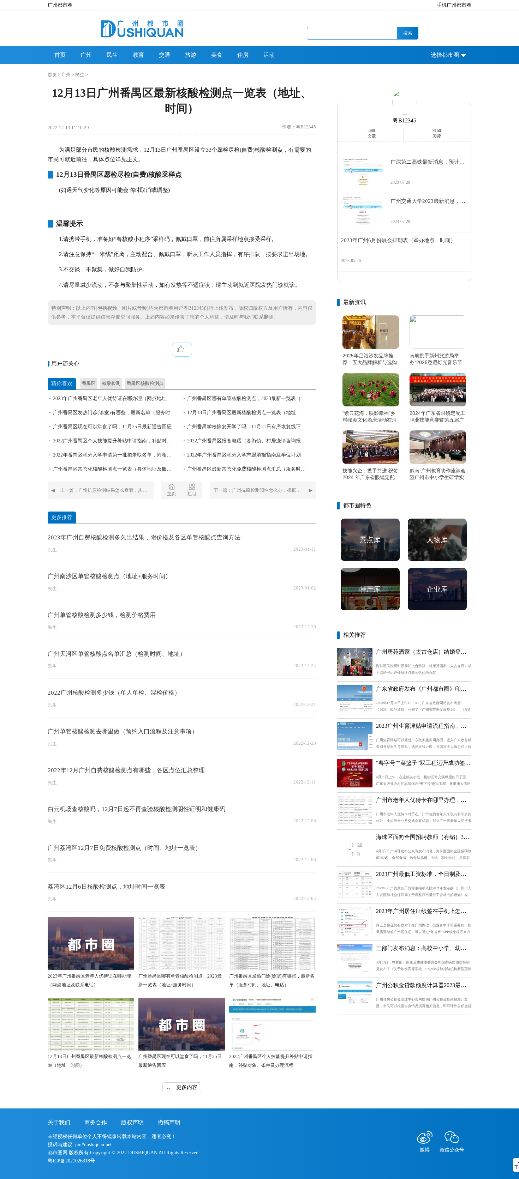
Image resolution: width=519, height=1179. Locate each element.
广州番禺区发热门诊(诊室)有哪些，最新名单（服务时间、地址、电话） (131, 412)
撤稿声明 (169, 1122)
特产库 (370, 589)
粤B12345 (404, 120)
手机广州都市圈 (454, 5)
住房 (243, 55)
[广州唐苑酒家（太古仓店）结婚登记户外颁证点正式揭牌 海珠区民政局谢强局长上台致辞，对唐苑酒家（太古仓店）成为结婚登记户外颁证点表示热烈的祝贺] (354, 674)
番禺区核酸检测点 (145, 383)
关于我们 (59, 1122)
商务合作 (95, 1122)
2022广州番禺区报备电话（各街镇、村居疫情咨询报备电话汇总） (258, 440)
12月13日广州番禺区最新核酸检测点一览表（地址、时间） (251, 412)
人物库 (437, 540)
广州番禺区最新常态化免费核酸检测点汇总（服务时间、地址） (256, 469)
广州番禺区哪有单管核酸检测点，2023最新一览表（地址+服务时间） (262, 398)
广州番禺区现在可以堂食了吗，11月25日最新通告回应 (112, 426)
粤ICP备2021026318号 (71, 1160)
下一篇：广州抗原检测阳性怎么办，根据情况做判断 (265, 490)
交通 (164, 55)
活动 (269, 55)
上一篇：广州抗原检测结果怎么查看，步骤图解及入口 (107, 490)
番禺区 (89, 383)
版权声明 (132, 1122)
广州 (86, 55)
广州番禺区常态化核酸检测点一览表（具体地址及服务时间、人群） (127, 469)
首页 (60, 55)
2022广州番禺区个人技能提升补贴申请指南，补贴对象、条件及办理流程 (132, 440)
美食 (216, 55)
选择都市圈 (445, 55)
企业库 (437, 589)
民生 (112, 55)
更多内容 (186, 1087)
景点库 (370, 540)
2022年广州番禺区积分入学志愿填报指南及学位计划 (244, 455)
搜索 (407, 33)
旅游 (190, 55)
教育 (138, 55)
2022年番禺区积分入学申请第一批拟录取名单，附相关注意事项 (122, 455)
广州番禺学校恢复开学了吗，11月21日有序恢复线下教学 (249, 426)
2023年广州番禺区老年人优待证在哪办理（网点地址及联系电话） (124, 398)
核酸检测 (111, 383)
